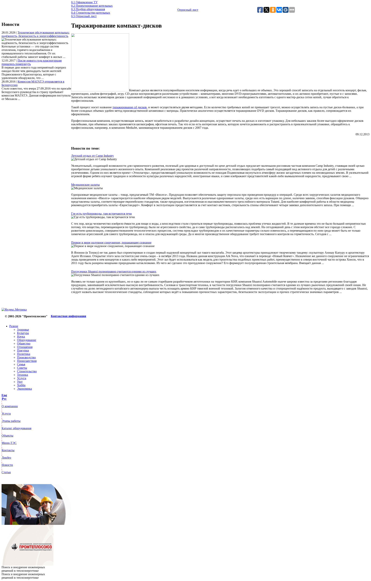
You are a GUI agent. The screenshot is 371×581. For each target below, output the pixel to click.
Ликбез (6, 457)
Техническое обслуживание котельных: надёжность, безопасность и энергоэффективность (36, 34)
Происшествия (27, 360)
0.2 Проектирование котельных (92, 5)
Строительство (27, 371)
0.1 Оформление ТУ (84, 2)
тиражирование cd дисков (129, 107)
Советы (22, 367)
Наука (21, 336)
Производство (26, 357)
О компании (10, 406)
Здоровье (23, 329)
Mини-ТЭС (9, 443)
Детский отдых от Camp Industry (92, 155)
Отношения (24, 347)
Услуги (21, 378)
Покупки (23, 350)
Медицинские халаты (85, 184)
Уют (20, 381)
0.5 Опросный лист (84, 16)
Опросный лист (187, 9)
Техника (22, 374)
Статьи (6, 472)
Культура (23, 333)
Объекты (7, 435)
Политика (23, 354)
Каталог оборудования (16, 428)
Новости (7, 465)
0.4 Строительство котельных (90, 12)
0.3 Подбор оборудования (88, 9)
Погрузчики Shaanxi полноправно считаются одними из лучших (113, 271)
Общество (23, 343)
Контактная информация (68, 316)
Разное (13, 326)
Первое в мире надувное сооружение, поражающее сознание (111, 242)
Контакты (8, 450)
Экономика (24, 388)
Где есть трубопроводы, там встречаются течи (101, 213)
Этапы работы (11, 421)
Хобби (21, 385)
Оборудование (26, 340)
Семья (21, 364)
